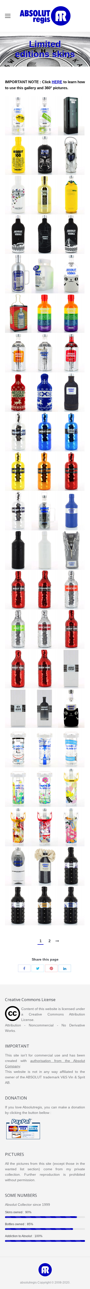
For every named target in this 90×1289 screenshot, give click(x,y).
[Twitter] (38, 968)
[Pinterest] (51, 968)
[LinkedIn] (64, 968)
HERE (57, 82)
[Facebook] (24, 968)
